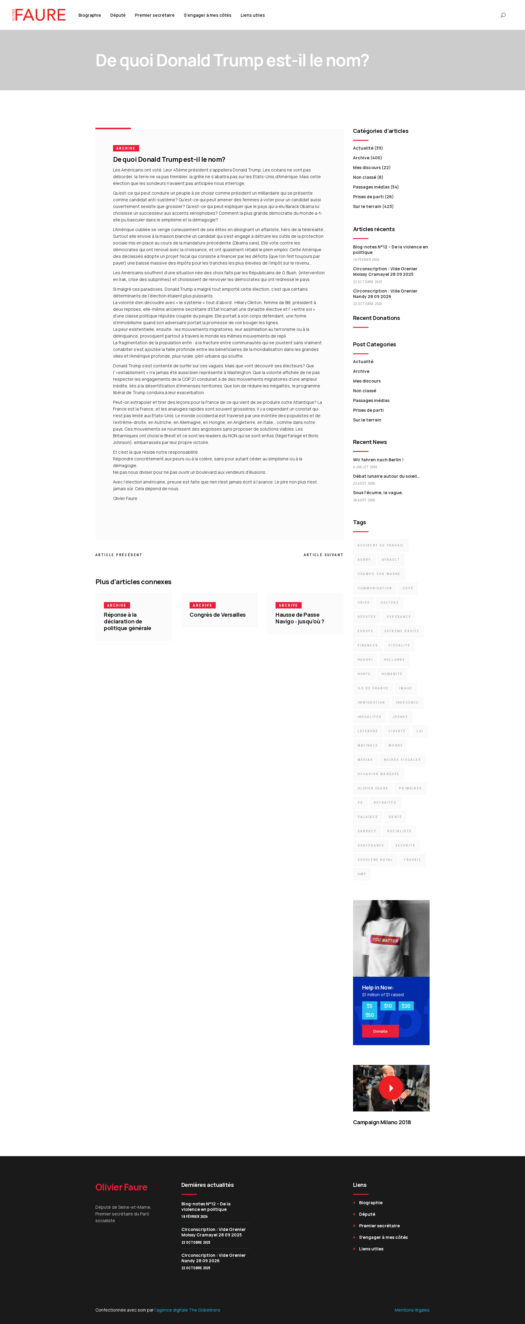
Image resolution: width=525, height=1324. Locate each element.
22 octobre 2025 (367, 282)
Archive (126, 148)
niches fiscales (402, 760)
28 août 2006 (364, 500)
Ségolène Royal (375, 860)
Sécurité (405, 845)
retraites (385, 803)
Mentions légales (412, 1310)
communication (375, 588)
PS (360, 803)
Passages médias (371, 187)
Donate (380, 1031)
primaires (410, 788)
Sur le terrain (367, 206)
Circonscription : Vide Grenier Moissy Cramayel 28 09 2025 (385, 271)
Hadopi (365, 660)
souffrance (371, 845)
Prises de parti (368, 196)
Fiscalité (399, 645)
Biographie (371, 1202)
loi (420, 731)
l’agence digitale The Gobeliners (187, 1310)
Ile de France (373, 688)
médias (365, 760)
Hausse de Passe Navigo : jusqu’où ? (300, 618)
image (405, 688)
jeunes (400, 717)
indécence (407, 703)
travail (412, 860)
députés (367, 617)
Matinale (368, 745)
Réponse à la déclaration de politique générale (127, 621)
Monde (396, 745)
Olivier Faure (373, 788)
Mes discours (367, 167)
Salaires (368, 817)
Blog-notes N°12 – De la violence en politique (390, 249)
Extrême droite (402, 631)
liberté (397, 731)
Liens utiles (371, 1249)
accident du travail (381, 545)
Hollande (394, 660)
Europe (366, 631)
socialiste (399, 831)
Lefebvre (368, 731)
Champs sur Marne (379, 574)
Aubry (364, 560)
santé (395, 817)
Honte (364, 674)
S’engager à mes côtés (383, 1237)
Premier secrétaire (379, 1226)
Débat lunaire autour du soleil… (386, 476)
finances (368, 645)
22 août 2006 (364, 483)
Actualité (363, 148)
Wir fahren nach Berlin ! (378, 460)
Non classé (364, 177)
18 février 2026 (366, 260)
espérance (399, 617)
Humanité (392, 674)
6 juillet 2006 (365, 467)
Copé (408, 588)
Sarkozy (367, 831)
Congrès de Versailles (218, 614)
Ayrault (391, 560)
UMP (362, 874)
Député (367, 1214)
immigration (371, 703)
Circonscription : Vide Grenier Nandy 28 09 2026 (385, 293)
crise (364, 603)
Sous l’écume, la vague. (378, 492)
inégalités (370, 717)
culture (390, 603)
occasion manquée (379, 774)
